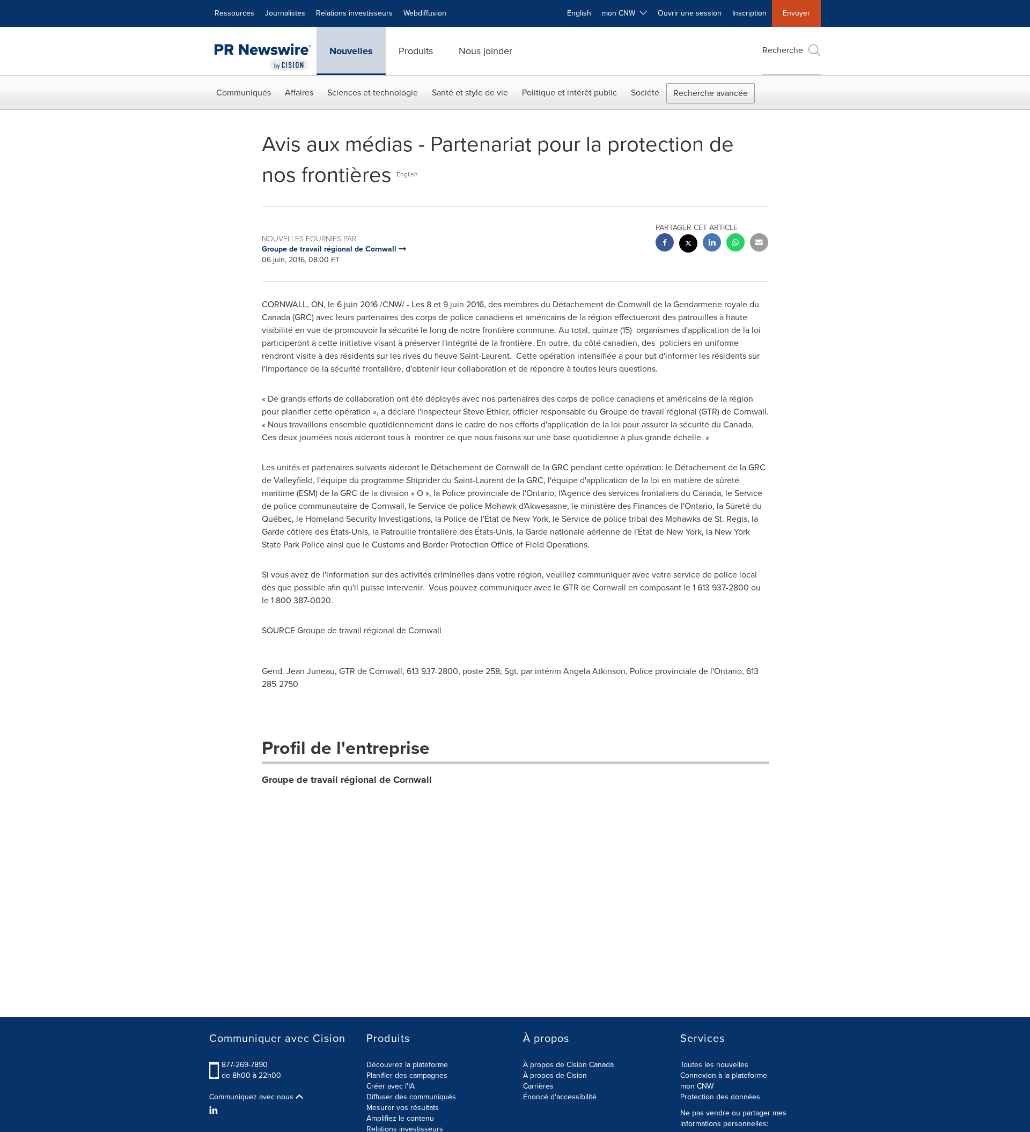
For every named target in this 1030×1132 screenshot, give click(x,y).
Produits (416, 51)
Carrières (538, 1086)
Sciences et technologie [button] (372, 92)
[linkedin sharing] (712, 243)
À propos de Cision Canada (568, 1064)
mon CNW (696, 1086)
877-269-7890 (245, 1064)
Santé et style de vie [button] (470, 92)
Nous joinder (485, 51)
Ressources (234, 13)
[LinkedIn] (214, 1110)
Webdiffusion (424, 13)
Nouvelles (351, 51)
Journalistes (285, 13)
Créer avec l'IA (390, 1086)
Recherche (782, 50)
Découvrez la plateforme (407, 1064)
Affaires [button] (299, 92)
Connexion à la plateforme (723, 1075)
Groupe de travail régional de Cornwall (347, 780)
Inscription (749, 13)
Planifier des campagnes (406, 1075)
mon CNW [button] (620, 13)
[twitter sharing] (688, 244)
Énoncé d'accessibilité (560, 1097)
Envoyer (796, 13)
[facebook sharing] (665, 243)
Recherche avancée (710, 93)
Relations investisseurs (354, 13)
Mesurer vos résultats (402, 1107)
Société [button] (645, 92)
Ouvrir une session (690, 13)
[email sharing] (759, 243)
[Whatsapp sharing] (735, 243)
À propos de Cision (555, 1075)
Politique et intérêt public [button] (569, 92)
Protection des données (720, 1097)
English (579, 13)
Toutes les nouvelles (714, 1064)
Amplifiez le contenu (400, 1118)
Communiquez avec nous (252, 1097)
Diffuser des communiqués (411, 1097)
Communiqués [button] (243, 92)
